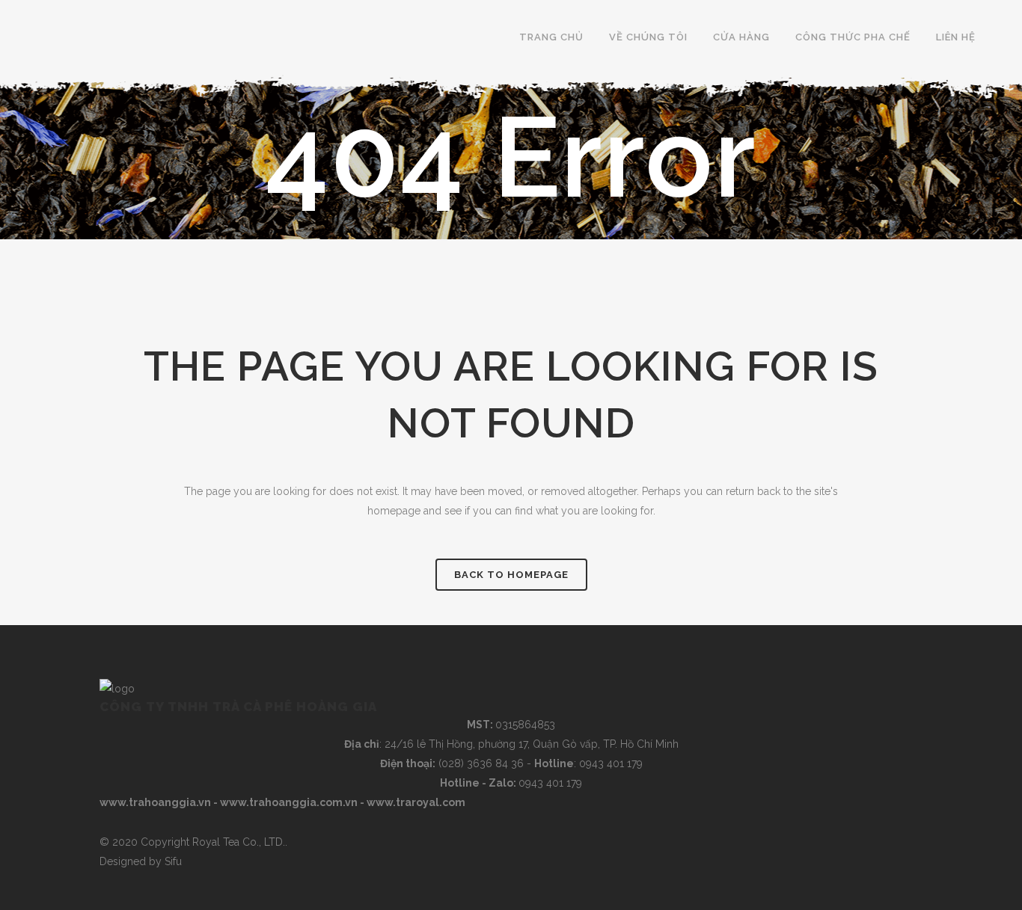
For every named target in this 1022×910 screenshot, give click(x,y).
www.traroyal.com (416, 802)
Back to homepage (511, 574)
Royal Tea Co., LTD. (238, 842)
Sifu (173, 861)
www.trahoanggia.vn (155, 802)
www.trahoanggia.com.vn (289, 802)
